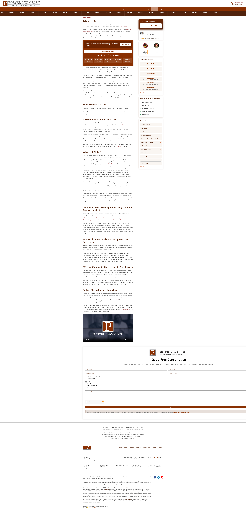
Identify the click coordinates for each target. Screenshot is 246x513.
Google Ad (90, 381)
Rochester (114, 497)
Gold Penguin (93, 507)
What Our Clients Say (148, 111)
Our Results (100, 9)
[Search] (160, 9)
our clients (124, 26)
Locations (141, 9)
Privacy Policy (176, 412)
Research (132, 447)
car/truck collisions (94, 218)
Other (88, 387)
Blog (148, 9)
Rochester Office (136, 464)
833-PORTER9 (151, 26)
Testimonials (108, 9)
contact (116, 300)
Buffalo (107, 489)
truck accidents (110, 164)
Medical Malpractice (146, 149)
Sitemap (154, 447)
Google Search (91, 378)
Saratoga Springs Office (154, 464)
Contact (154, 9)
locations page (154, 457)
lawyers (124, 125)
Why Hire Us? (145, 105)
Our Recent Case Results (108, 55)
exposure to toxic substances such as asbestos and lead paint (107, 220)
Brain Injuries (144, 128)
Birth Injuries (123, 9)
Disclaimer (138, 447)
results (101, 91)
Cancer (115, 9)
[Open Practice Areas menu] (137, 9)
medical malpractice (107, 218)
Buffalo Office (103, 464)
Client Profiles (145, 114)
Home (86, 9)
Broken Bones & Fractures (147, 142)
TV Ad (89, 383)
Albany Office (87, 464)
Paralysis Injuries (145, 156)
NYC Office (118, 464)
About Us (92, 9)
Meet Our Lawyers (147, 102)
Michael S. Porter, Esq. (150, 33)
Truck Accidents (145, 163)
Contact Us (125, 44)
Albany (127, 487)
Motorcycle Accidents (146, 152)
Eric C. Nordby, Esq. (149, 34)
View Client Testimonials (108, 51)
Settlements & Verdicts (148, 108)
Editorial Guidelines (123, 447)
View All (142, 92)
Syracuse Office (87, 458)
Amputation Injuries (145, 124)
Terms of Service (185, 412)
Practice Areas (132, 9)
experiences (97, 95)
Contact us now (126, 309)
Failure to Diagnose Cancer (147, 145)
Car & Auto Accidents (146, 135)
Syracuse (128, 499)
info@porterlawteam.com (178, 415)
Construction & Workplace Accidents (149, 138)
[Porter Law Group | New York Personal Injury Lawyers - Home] (21, 3)
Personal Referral (92, 385)
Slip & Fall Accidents (146, 160)
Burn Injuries (144, 131)
